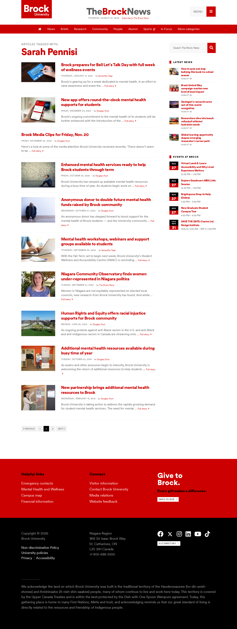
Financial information (37, 501)
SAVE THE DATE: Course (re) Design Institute (197, 223)
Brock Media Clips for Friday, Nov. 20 (55, 134)
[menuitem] (203, 11)
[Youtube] (197, 534)
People (118, 29)
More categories (189, 29)
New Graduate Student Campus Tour (194, 209)
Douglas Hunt (103, 110)
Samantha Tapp (105, 75)
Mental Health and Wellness (42, 489)
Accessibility (45, 558)
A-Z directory (167, 543)
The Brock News (106, 285)
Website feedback (103, 501)
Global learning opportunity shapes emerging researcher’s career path (197, 138)
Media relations (101, 495)
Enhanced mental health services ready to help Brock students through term (103, 167)
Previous (29, 428)
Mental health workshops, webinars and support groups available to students (105, 241)
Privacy (26, 558)
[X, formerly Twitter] (170, 534)
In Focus (166, 29)
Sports (147, 29)
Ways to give (166, 499)
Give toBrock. (170, 479)
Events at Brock (186, 156)
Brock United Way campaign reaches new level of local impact (194, 88)
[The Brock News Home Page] (118, 11)
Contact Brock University (108, 489)
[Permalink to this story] (38, 81)
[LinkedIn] (188, 534)
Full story (109, 85)
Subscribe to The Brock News (135, 18)
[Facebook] (160, 534)
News (51, 29)
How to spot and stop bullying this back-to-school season (197, 72)
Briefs (64, 29)
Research (80, 29)
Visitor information (103, 483)
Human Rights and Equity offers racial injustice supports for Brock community (103, 316)
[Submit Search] (211, 48)
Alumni (133, 29)
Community (100, 29)
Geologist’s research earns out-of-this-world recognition (196, 105)
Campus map (31, 495)
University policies (34, 553)
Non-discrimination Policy (40, 548)
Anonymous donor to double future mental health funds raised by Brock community (106, 202)
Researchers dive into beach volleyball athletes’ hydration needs (197, 121)
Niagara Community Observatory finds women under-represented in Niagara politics (103, 276)
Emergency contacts (37, 483)
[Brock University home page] (36, 9)
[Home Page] (40, 29)
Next (61, 428)
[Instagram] (179, 534)
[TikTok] (207, 534)
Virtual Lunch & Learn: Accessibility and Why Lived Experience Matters (197, 167)
